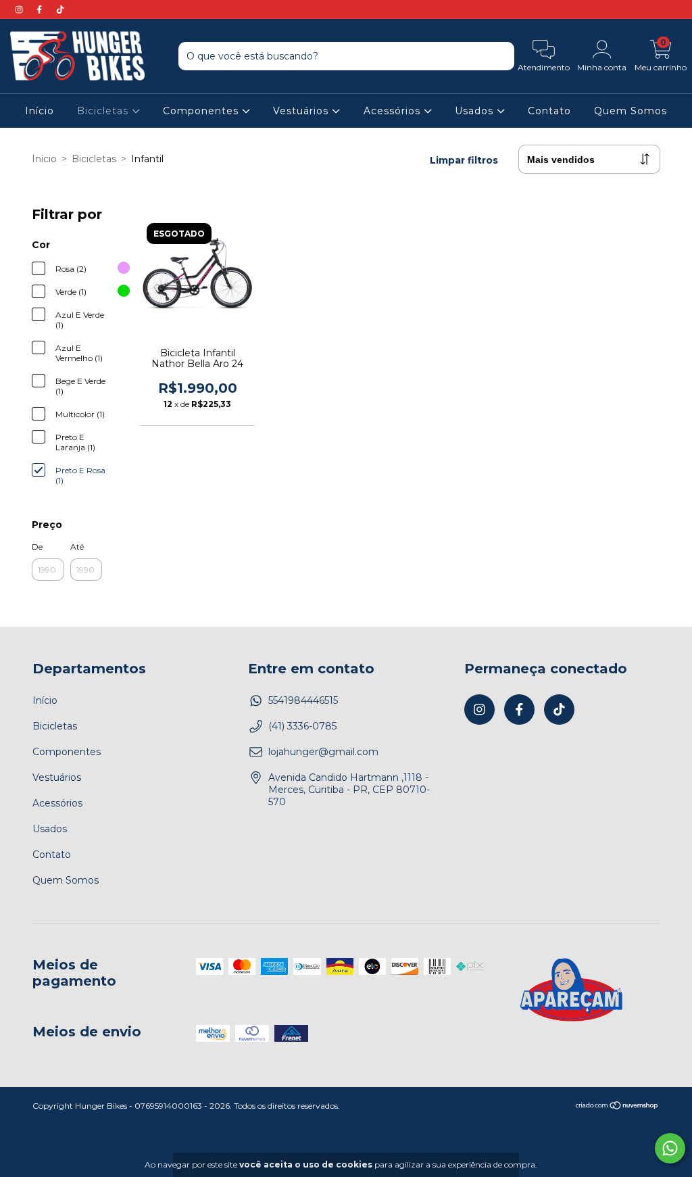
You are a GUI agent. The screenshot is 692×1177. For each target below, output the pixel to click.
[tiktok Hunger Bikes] (60, 9)
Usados (476, 111)
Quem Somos (630, 111)
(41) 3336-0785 (302, 726)
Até (77, 547)
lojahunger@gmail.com (323, 752)
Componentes (202, 111)
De (37, 547)
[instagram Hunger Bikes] (20, 9)
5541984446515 (303, 700)
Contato (549, 111)
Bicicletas (104, 111)
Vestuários (302, 111)
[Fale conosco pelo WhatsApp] (670, 1148)
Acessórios (394, 111)
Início (39, 111)
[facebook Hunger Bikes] (40, 9)
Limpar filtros (464, 160)
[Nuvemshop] (617, 1107)
